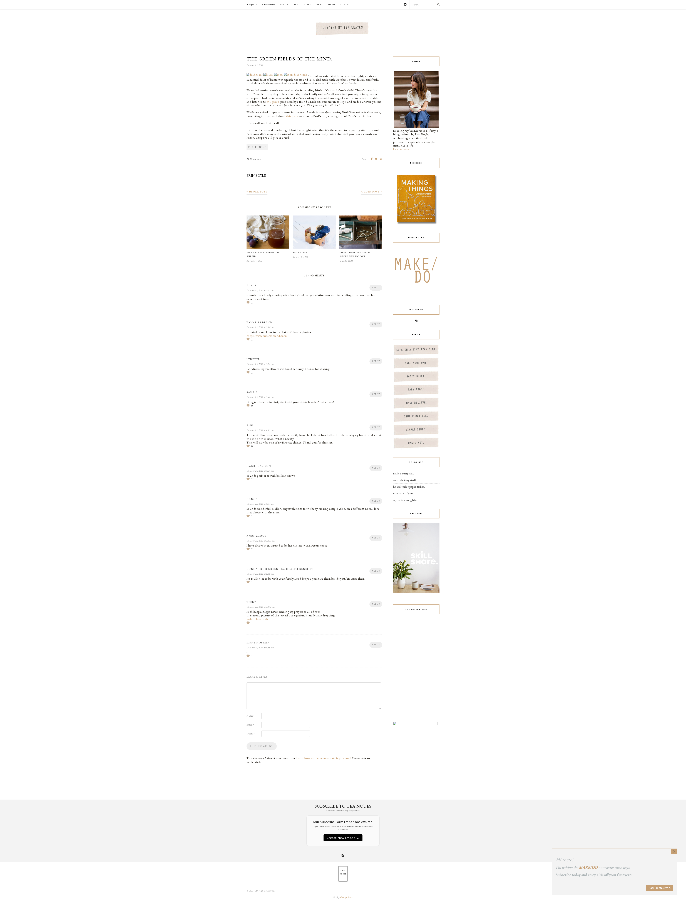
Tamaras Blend (259, 322)
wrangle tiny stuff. (405, 480)
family (284, 4)
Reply (376, 287)
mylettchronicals (257, 619)
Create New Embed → (343, 838)
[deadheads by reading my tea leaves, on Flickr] (255, 76)
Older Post (371, 191)
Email (250, 724)
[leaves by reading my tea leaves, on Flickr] (268, 76)
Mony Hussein (258, 642)
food (296, 4)
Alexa (252, 285)
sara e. (252, 392)
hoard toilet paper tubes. (409, 487)
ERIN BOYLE (256, 175)
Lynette (253, 359)
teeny (251, 602)
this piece (273, 102)
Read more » (401, 149)
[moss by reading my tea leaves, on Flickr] (279, 76)
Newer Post (257, 191)
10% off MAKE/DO (660, 888)
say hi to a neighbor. (406, 500)
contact (345, 4)
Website (251, 733)
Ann (250, 425)
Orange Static (346, 897)
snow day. (300, 252)
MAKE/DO (588, 867)
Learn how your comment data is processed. (324, 758)
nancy (252, 499)
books (331, 4)
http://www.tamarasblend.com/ (267, 336)
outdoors (257, 147)
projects (252, 4)
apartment (268, 4)
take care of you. (403, 493)
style (307, 4)
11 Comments (254, 159)
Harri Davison (259, 465)
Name (251, 715)
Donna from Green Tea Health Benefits (280, 568)
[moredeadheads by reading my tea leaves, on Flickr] (295, 76)
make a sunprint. (403, 473)
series (319, 4)
